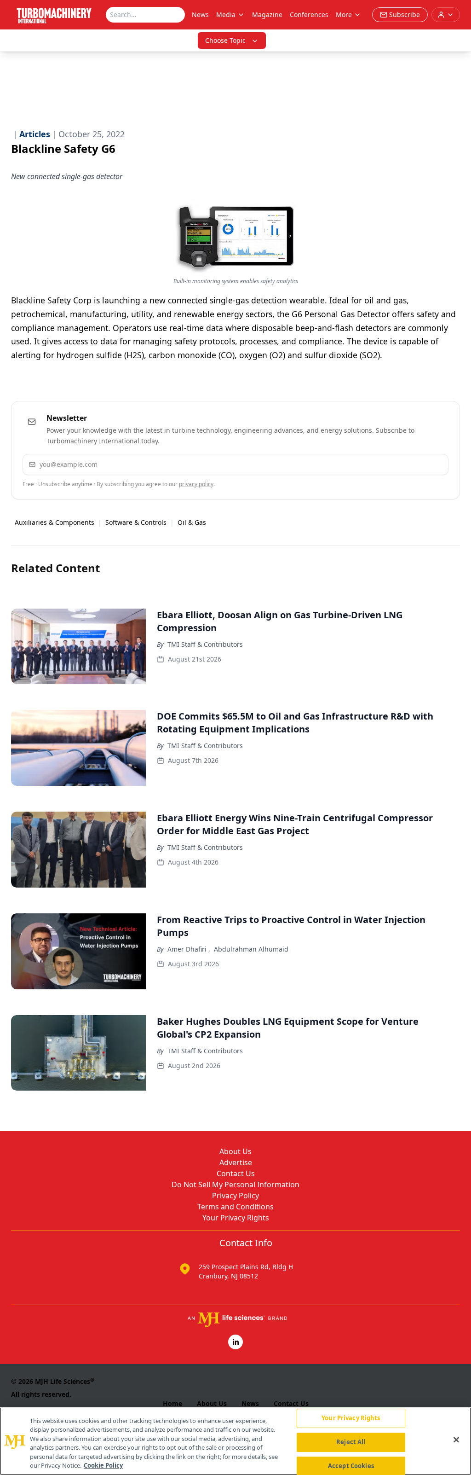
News (200, 14)
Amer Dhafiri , (188, 949)
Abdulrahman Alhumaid (251, 949)
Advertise (235, 1162)
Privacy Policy (235, 1195)
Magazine (267, 14)
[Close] (456, 1440)
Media (226, 14)
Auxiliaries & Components (54, 522)
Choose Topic (225, 40)
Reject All (350, 1442)
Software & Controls (136, 522)
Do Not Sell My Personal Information (235, 1184)
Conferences (309, 14)
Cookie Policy (103, 1465)
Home (172, 1403)
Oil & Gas (192, 522)
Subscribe (413, 464)
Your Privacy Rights (235, 1218)
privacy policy (196, 484)
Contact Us (236, 1173)
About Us (235, 1151)
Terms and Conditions (235, 1207)
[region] (235, 1441)
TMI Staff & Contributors (205, 644)
